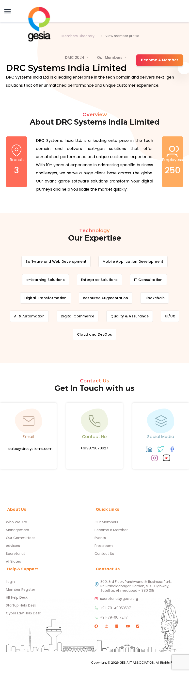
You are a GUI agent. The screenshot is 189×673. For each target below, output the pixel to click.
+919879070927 (94, 448)
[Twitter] (160, 448)
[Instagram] (154, 458)
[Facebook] (172, 448)
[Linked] (148, 448)
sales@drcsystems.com (30, 448)
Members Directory (78, 35)
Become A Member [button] (159, 60)
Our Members (110, 57)
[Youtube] (166, 457)
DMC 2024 (74, 57)
